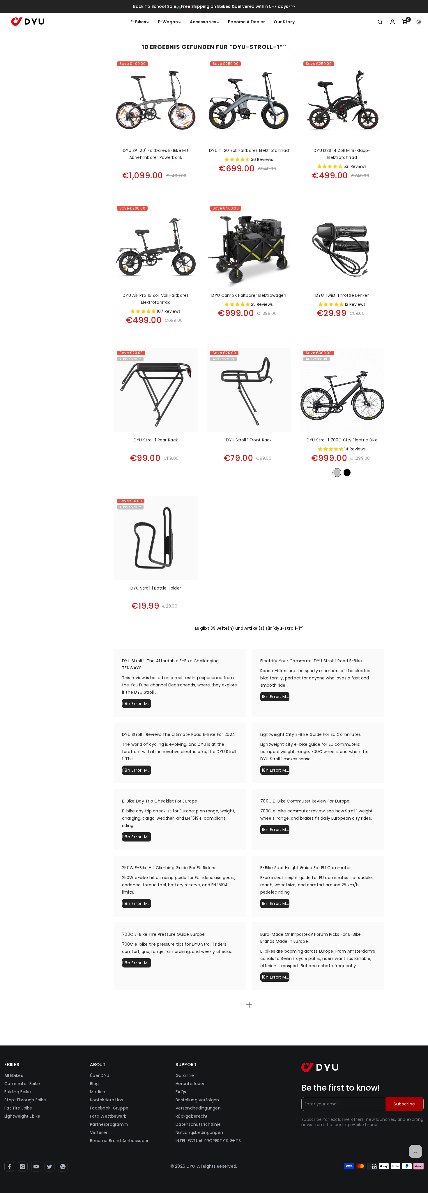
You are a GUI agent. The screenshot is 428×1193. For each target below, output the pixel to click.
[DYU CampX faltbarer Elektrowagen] (249, 245)
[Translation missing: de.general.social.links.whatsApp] (63, 1166)
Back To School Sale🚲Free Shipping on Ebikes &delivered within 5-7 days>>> (214, 6)
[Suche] (380, 22)
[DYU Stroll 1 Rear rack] (156, 390)
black (347, 472)
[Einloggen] (392, 22)
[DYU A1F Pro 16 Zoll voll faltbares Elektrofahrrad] (156, 245)
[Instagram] (22, 1166)
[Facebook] (9, 1166)
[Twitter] (49, 1166)
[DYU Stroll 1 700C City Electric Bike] (342, 390)
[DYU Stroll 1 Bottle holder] (156, 538)
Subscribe (404, 1104)
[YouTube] (36, 1166)
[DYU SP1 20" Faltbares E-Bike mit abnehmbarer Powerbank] (156, 100)
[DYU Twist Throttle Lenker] (342, 245)
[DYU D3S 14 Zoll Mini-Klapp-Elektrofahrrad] (342, 100)
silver (337, 472)
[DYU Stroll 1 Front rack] (249, 390)
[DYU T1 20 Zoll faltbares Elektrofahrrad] (249, 100)
